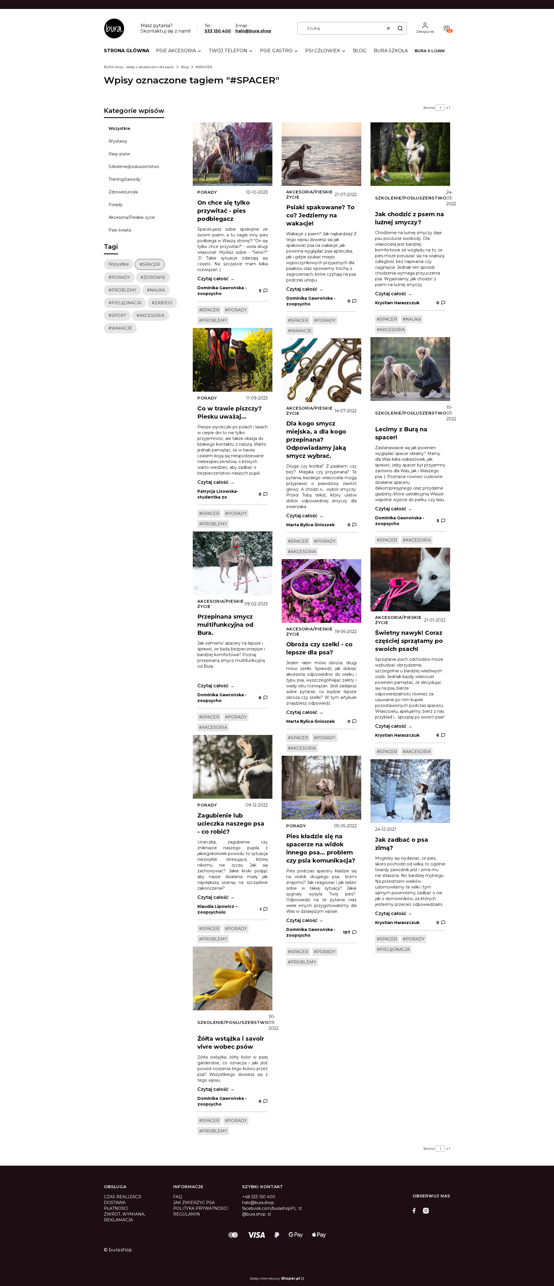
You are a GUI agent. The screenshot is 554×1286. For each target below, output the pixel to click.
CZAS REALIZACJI (122, 1196)
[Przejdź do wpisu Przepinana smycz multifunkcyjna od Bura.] (232, 563)
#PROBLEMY (213, 320)
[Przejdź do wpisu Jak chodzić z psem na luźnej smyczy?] (410, 154)
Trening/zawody (124, 179)
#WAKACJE (300, 330)
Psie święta (119, 230)
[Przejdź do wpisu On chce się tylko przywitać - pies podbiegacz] (232, 154)
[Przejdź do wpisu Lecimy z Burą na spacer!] (410, 369)
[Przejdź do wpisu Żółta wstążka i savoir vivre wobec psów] (232, 978)
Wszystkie (119, 128)
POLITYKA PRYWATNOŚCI (200, 1208)
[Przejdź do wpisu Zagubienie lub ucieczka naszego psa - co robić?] (232, 767)
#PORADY (236, 310)
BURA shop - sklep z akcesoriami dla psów (139, 67)
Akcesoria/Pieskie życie (131, 217)
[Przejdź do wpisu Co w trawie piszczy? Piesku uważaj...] (232, 360)
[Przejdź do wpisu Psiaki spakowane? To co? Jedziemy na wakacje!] (321, 154)
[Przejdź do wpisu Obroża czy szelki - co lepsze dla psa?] (321, 591)
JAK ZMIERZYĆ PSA (194, 1202)
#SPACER (209, 310)
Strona (429, 107)
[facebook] (415, 1211)
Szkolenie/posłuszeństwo (133, 166)
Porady (115, 204)
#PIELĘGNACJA (393, 949)
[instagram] (426, 1211)
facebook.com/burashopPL (270, 1208)
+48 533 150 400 (258, 1196)
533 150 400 (218, 30)
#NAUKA (412, 319)
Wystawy (117, 141)
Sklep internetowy (275, 1278)
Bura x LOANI (430, 50)
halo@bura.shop (253, 30)
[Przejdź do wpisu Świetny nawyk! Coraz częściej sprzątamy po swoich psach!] (410, 579)
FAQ (177, 1196)
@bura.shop (254, 1214)
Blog (185, 67)
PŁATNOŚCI (116, 1208)
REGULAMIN (186, 1214)
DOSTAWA (115, 1202)
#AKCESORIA (213, 727)
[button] (400, 28)
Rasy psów (119, 153)
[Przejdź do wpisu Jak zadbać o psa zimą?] (410, 791)
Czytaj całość (213, 278)
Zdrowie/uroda (123, 192)
